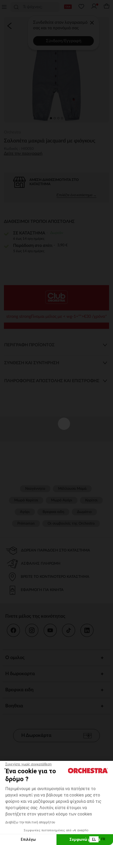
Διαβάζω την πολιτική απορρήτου (30, 822)
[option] (103, 839)
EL (94, 839)
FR (103, 839)
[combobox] (94, 839)
